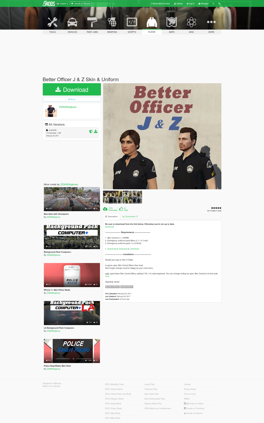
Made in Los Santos (51, 386)
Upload (179, 3)
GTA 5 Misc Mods (112, 418)
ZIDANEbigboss (67, 107)
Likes (126, 210)
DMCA (187, 398)
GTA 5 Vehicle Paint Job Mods (118, 393)
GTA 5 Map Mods (112, 413)
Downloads (113, 210)
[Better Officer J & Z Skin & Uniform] (162, 136)
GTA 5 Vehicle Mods (114, 389)
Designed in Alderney (52, 383)
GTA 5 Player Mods (113, 408)
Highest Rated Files (153, 403)
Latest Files (150, 384)
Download (74, 89)
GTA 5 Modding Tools (114, 384)
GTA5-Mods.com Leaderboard (158, 408)
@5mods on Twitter (195, 403)
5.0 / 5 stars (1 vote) (214, 210)
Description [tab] (112, 216)
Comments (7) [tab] (131, 216)
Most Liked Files (152, 393)
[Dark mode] (213, 3)
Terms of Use (190, 393)
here (107, 276)
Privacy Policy (190, 389)
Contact (187, 384)
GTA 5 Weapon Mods (114, 398)
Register (205, 3)
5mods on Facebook (195, 408)
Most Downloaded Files (155, 398)
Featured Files (151, 389)
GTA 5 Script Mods (113, 403)
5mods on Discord (194, 413)
